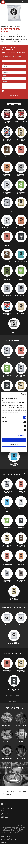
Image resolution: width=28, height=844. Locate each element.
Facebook (2, 804)
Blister (2, 816)
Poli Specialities (4, 817)
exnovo (6, 842)
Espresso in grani (4, 812)
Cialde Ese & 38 (4, 813)
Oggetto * (4, 75)
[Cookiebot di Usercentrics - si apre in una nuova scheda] (20, 394)
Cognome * (4, 64)
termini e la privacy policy (13, 91)
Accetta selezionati (14, 444)
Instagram (5, 804)
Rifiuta (14, 449)
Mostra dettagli (20, 435)
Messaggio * (5, 81)
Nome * (4, 58)
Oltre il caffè (4, 819)
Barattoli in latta (4, 810)
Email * (4, 70)
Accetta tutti (14, 440)
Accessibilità (3, 822)
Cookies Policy (16, 822)
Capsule (3, 814)
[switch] (24, 422)
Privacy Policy (10, 822)
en (23, 1)
